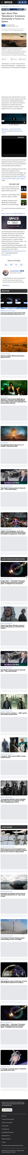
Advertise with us (6, 1135)
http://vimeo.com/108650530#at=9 (13, 213)
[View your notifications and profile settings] (22, 2)
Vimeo (3, 133)
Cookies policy (5, 1129)
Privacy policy (5, 1125)
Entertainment (4, 6)
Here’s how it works (18, 30)
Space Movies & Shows (15, 6)
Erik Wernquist (16, 131)
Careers (4, 1142)
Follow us (15, 59)
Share (5, 59)
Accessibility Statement (7, 1132)
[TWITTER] (21, 271)
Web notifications (6, 1139)
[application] (14, 146)
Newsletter (23, 59)
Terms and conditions (7, 1122)
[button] (25, 2)
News (3, 25)
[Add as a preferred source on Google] (7, 1110)
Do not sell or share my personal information (12, 1145)
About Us (4, 1116)
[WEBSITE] (23, 271)
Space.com (7, 255)
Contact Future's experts (8, 1119)
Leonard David (10, 25)
